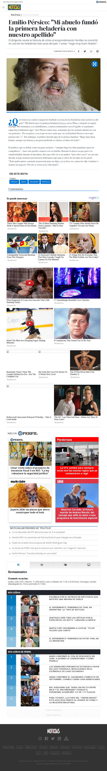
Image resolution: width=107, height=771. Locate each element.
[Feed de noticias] (59, 739)
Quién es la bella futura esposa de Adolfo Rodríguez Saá (39, 542)
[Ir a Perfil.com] (101, 2)
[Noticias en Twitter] (53, 739)
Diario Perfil (8, 747)
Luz (38, 753)
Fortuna (43, 747)
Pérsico (63, 123)
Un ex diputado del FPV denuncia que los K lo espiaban (38, 532)
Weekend (65, 747)
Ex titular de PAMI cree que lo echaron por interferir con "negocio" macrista (49, 548)
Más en (12, 433)
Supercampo (90, 747)
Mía (45, 753)
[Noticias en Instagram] (40, 739)
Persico (14, 182)
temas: (12, 178)
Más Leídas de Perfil (19, 651)
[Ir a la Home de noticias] (53, 731)
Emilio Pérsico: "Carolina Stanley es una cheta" (34, 553)
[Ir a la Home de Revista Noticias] (13, 7)
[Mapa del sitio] (66, 739)
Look (101, 747)
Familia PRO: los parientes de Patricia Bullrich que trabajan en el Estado (46, 537)
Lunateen (55, 753)
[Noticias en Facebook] (46, 739)
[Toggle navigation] (4, 7)
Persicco (46, 182)
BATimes (66, 753)
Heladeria (34, 182)
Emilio (23, 182)
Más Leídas (14, 592)
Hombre (53, 747)
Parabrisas (77, 747)
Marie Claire (31, 747)
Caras (19, 747)
